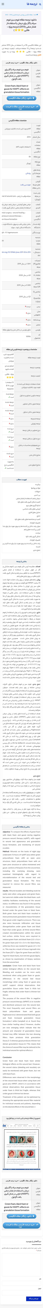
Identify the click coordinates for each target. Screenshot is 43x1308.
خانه (35, 15)
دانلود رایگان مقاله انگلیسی (20, 98)
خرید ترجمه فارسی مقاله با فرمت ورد (20, 107)
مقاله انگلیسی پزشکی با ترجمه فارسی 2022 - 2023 (18, 15)
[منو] (3, 5)
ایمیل (39, 1289)
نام (40, 1279)
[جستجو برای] (40, 5)
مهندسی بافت (25, 185)
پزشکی (28, 173)
